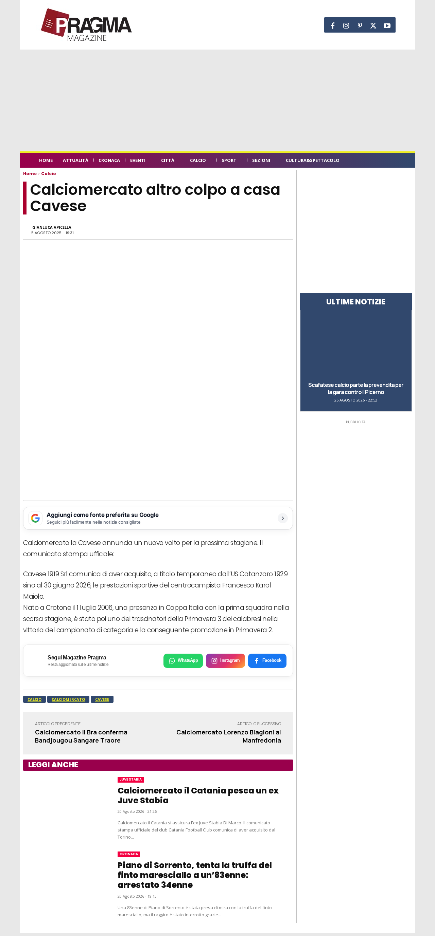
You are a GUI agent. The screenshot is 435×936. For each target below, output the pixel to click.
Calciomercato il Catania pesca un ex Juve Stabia (198, 795)
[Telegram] (246, 230)
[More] (278, 230)
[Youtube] (387, 26)
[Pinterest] (360, 26)
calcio (34, 699)
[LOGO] (87, 24)
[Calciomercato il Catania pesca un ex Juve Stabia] (63, 808)
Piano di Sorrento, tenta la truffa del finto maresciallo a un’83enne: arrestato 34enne (195, 875)
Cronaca (129, 854)
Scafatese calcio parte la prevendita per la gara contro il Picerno (355, 388)
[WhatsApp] (215, 230)
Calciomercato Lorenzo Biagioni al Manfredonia (228, 736)
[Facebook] (333, 26)
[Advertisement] (217, 100)
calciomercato (68, 699)
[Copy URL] (261, 230)
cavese (102, 699)
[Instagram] (346, 26)
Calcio (48, 173)
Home (30, 173)
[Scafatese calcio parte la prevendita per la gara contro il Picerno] (356, 345)
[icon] (392, 161)
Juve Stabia (131, 779)
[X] (373, 26)
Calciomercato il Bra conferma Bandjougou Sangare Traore (81, 736)
